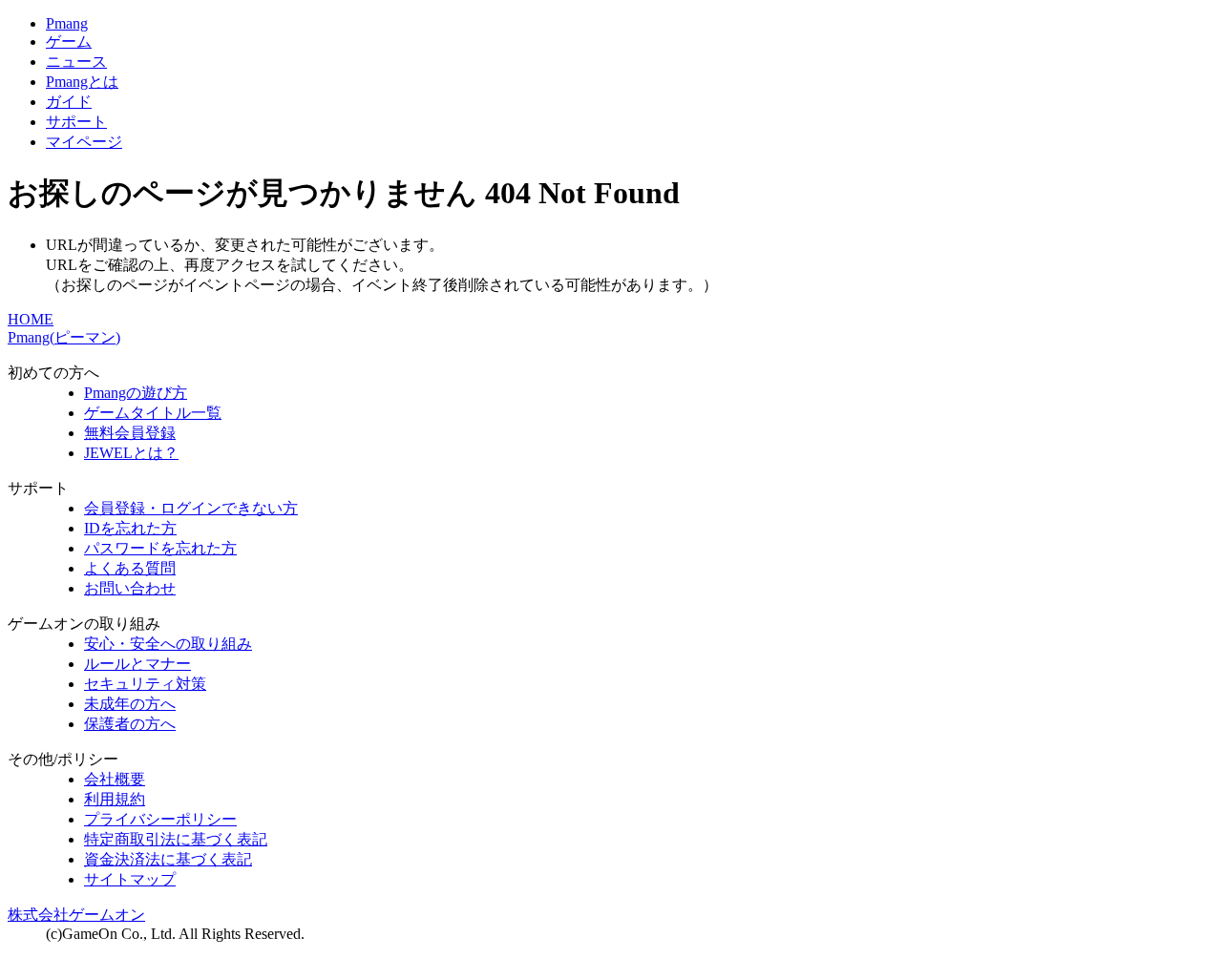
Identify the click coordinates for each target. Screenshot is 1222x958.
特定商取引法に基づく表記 (175, 839)
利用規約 (114, 799)
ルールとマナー (137, 664)
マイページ (84, 142)
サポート (76, 122)
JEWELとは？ (131, 453)
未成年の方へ (130, 704)
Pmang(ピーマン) (64, 337)
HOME (30, 319)
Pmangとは (82, 81)
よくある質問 (130, 568)
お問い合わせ (130, 588)
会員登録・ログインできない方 (191, 508)
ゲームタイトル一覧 (152, 413)
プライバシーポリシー (160, 819)
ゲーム (69, 41)
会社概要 (114, 779)
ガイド (69, 102)
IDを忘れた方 (130, 528)
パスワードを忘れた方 (160, 548)
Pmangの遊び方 (135, 393)
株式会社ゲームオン (76, 914)
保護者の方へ (130, 724)
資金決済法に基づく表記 (168, 859)
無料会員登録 (130, 433)
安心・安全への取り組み (168, 643)
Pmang (67, 23)
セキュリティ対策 (145, 684)
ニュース (76, 61)
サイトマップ (130, 879)
